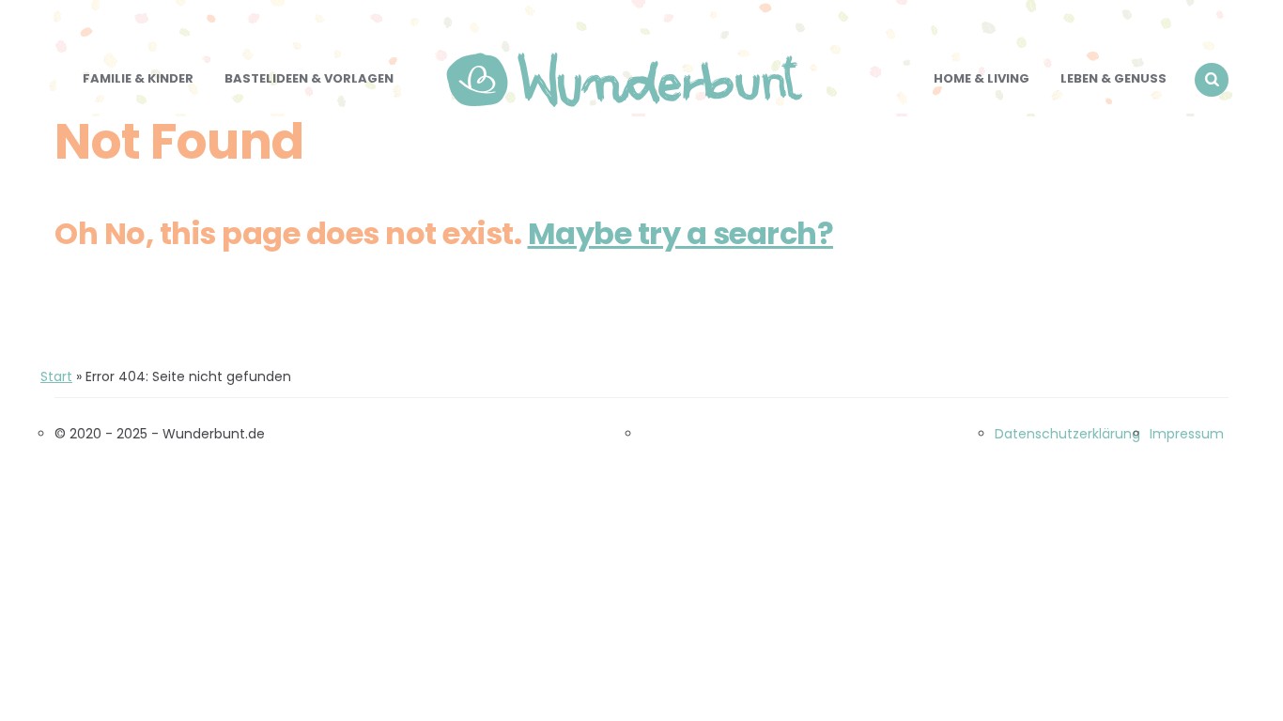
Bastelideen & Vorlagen (309, 78)
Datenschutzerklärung (1067, 433)
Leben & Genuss (1113, 78)
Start (56, 376)
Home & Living (981, 78)
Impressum (1187, 433)
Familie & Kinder (138, 78)
